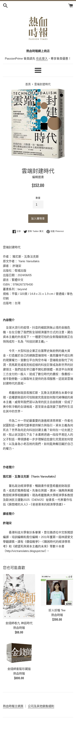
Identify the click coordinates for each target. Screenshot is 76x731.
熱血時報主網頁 (13, 706)
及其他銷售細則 (44, 706)
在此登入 (42, 58)
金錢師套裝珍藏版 (19, 668)
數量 (38, 198)
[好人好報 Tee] (57, 590)
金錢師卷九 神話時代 (19, 623)
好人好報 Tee (57, 610)
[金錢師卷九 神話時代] (19, 596)
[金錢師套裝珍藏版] (19, 653)
